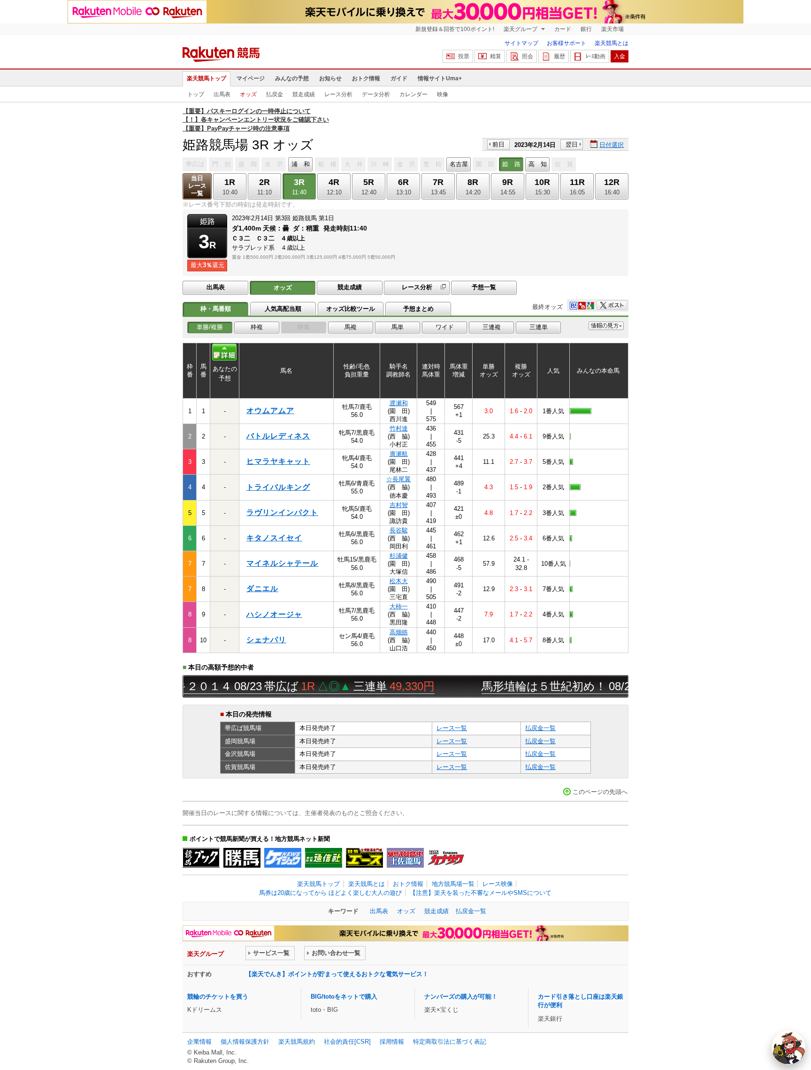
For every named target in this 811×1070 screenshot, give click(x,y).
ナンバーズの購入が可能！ (460, 996)
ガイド (398, 78)
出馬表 (222, 94)
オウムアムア (270, 411)
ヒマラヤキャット (278, 461)
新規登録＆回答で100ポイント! (454, 29)
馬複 (350, 327)
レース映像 (497, 883)
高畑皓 (399, 632)
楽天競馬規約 (296, 1041)
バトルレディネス (278, 436)
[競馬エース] (364, 858)
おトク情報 (366, 78)
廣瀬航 (399, 453)
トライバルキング (278, 487)
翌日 (572, 144)
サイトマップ (521, 43)
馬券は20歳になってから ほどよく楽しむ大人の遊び (330, 892)
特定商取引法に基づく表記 (449, 1041)
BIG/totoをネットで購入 (344, 996)
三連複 (491, 327)
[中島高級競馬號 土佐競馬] (405, 858)
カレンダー (413, 94)
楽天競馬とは (611, 43)
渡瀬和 (399, 403)
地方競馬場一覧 (453, 883)
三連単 (538, 327)
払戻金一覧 (540, 727)
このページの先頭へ (600, 791)
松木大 (399, 581)
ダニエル (262, 589)
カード (562, 29)
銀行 (586, 29)
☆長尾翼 (398, 479)
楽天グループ (521, 29)
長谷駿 (399, 530)
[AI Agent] (788, 1047)
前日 (498, 144)
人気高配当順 (283, 308)
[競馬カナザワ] (446, 858)
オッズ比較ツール (350, 308)
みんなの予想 (292, 78)
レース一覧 (451, 727)
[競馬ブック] (201, 858)
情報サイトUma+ (440, 78)
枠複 (257, 327)
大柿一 (399, 606)
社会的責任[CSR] (347, 1041)
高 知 (537, 164)
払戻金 (274, 94)
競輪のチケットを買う (217, 996)
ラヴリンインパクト (282, 512)
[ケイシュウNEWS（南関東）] (282, 858)
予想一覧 (484, 287)
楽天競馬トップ (206, 78)
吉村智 (399, 504)
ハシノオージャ (274, 614)
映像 (442, 94)
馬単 (397, 327)
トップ (195, 94)
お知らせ (330, 78)
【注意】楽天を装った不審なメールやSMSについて (480, 892)
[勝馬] (241, 858)
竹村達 (399, 428)
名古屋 (459, 164)
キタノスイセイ (274, 538)
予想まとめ (418, 308)
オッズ (248, 94)
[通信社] (323, 858)
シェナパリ (266, 640)
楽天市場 (612, 29)
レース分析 (338, 94)
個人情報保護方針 (245, 1041)
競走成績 (303, 94)
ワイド (445, 327)
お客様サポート (566, 43)
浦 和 (300, 164)
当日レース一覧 (197, 186)
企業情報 (199, 1041)
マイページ (251, 78)
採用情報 (392, 1041)
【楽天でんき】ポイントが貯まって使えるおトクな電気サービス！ (336, 974)
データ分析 (376, 94)
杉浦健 (399, 555)
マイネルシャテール (282, 563)
